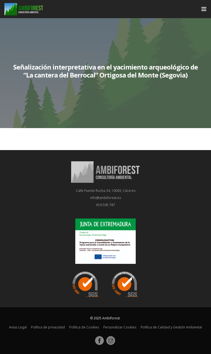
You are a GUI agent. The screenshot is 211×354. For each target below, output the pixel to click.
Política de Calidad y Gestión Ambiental (171, 327)
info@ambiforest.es (105, 197)
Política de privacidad (48, 327)
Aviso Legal (18, 327)
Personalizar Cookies (119, 327)
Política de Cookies (84, 327)
